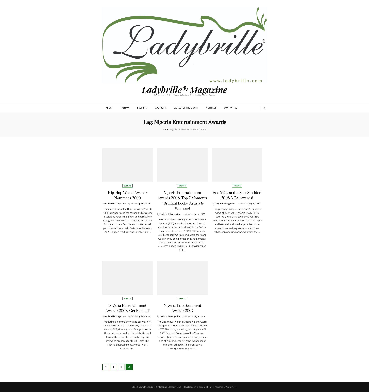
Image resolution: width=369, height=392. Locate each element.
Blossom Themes (205, 387)
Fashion (125, 107)
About (109, 107)
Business (142, 107)
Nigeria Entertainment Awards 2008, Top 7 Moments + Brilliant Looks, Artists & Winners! (182, 200)
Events (127, 186)
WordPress (231, 387)
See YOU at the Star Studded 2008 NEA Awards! (237, 195)
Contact (211, 107)
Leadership (160, 107)
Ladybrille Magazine (115, 203)
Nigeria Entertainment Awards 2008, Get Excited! (127, 308)
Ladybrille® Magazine (184, 89)
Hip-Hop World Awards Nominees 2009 (127, 195)
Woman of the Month (186, 107)
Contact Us (230, 107)
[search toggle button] (264, 108)
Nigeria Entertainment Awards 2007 (182, 308)
